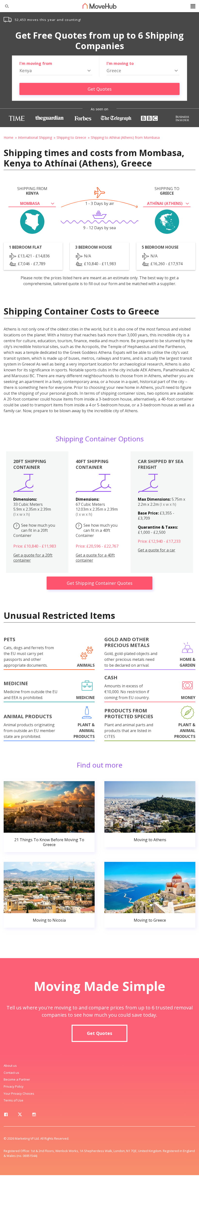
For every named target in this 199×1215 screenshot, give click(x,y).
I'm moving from (35, 63)
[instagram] (34, 1115)
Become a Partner (17, 1079)
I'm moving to (120, 63)
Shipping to (167, 191)
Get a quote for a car (156, 550)
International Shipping (35, 137)
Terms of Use (13, 1100)
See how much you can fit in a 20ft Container (34, 530)
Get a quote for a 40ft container (95, 558)
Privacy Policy (14, 1086)
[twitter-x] (20, 1115)
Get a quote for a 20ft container (32, 558)
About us (10, 1065)
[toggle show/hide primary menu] (193, 6)
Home (8, 137)
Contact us (11, 1072)
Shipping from (32, 191)
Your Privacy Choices (19, 1093)
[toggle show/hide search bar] (5, 6)
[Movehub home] (99, 6)
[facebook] (6, 1115)
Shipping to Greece (71, 137)
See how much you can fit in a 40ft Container (96, 530)
